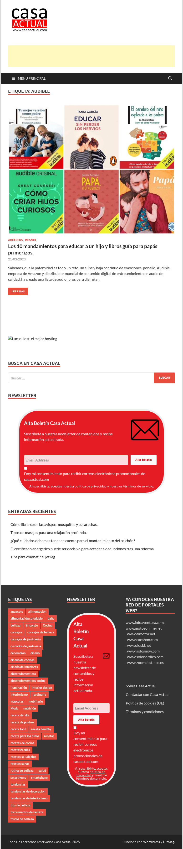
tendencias (17, 784)
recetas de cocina (22, 743)
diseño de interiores (24, 667)
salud (42, 770)
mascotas (17, 701)
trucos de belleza (22, 819)
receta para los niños (24, 736)
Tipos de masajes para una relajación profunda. (48, 532)
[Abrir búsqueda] (170, 78)
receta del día (19, 715)
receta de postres (22, 722)
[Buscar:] (91, 378)
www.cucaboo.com (142, 639)
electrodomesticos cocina (28, 681)
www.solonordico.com (145, 656)
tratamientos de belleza (26, 812)
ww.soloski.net (139, 645)
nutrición (29, 708)
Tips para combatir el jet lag (32, 556)
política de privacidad (91, 486)
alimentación (37, 611)
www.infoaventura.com (145, 622)
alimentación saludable (26, 618)
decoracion (17, 653)
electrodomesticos (23, 674)
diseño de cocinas (22, 660)
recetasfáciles (20, 750)
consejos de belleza (40, 632)
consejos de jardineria (25, 639)
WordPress (151, 842)
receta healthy (41, 729)
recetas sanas (19, 764)
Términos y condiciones (145, 711)
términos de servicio (138, 486)
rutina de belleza (22, 770)
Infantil (30, 240)
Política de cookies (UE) (145, 703)
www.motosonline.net (144, 628)
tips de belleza (20, 805)
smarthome (18, 777)
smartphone (39, 777)
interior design (42, 687)
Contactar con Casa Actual (147, 694)
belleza (15, 625)
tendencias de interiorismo (28, 798)
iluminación (18, 687)
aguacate (16, 611)
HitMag (168, 842)
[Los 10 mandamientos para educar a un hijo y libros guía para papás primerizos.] (91, 169)
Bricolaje (31, 625)
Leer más (16, 290)
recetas (49, 736)
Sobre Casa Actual (141, 685)
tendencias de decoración (27, 791)
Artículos (15, 240)
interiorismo (19, 694)
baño (51, 618)
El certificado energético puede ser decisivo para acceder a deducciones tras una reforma (82, 548)
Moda (14, 708)
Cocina (47, 625)
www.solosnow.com (143, 651)
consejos (16, 632)
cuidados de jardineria (25, 646)
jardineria (39, 694)
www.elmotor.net (141, 634)
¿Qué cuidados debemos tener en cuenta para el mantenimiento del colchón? (72, 540)
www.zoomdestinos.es (145, 662)
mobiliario (36, 701)
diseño (35, 653)
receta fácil (18, 729)
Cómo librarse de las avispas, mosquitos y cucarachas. (53, 524)
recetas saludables (23, 757)
